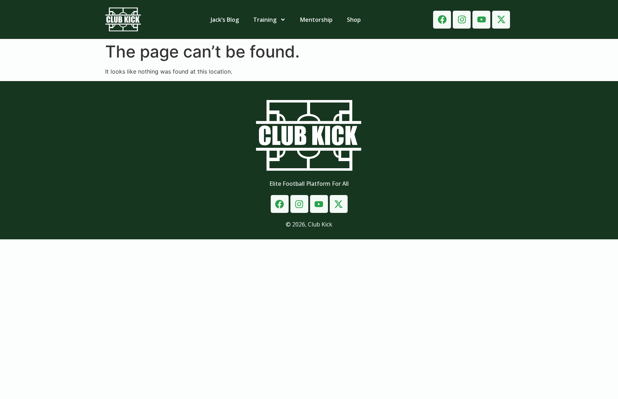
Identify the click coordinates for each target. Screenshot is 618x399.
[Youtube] (481, 20)
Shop (354, 20)
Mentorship (316, 20)
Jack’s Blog (225, 20)
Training (264, 20)
